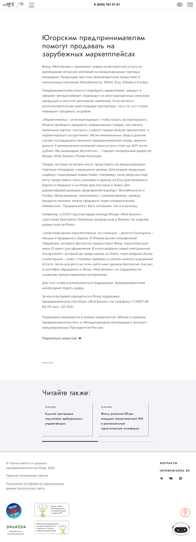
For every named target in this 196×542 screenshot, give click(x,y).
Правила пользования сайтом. (27, 475)
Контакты (168, 463)
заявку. (79, 288)
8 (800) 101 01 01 (107, 4)
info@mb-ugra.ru (175, 471)
